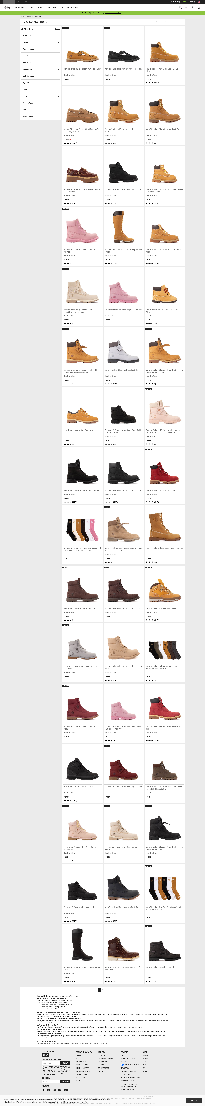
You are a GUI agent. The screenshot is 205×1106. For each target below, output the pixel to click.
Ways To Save (102, 1065)
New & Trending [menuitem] (19, 7)
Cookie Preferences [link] (127, 1089)
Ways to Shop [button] (28, 116)
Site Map (78, 1081)
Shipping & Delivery (82, 1068)
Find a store (46, 1078)
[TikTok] (44, 1090)
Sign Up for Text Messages (51, 1059)
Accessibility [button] (191, 2)
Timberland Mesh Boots (86, 1043)
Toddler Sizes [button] (28, 69)
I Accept (194, 1101)
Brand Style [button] (27, 35)
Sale (144, 1068)
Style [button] (25, 110)
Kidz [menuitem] (55, 7)
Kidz (144, 1065)
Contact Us (79, 1055)
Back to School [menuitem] (72, 7)
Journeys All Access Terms (130, 1078)
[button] (199, 2)
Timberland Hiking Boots (58, 1043)
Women (145, 1058)
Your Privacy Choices (131, 1065)
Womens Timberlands (100, 1043)
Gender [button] (25, 42)
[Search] (181, 7)
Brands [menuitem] (31, 7)
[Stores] (187, 7)
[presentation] (19, 7)
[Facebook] (60, 1090)
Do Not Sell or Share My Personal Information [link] (129, 1085)
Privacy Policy (125, 1062)
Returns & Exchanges (83, 1065)
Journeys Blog (103, 1062)
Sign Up (45, 1055)
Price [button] (25, 96)
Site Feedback (80, 1078)
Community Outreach (128, 1058)
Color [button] (25, 89)
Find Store (65, 1081)
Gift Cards (101, 1071)
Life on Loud (102, 1055)
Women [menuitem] (40, 7)
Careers (123, 1055)
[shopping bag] (199, 7)
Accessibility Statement (129, 1071)
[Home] (7, 7)
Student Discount (104, 1068)
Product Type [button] (28, 103)
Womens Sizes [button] (28, 49)
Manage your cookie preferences (53, 1099)
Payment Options (81, 1074)
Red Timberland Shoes (43, 1043)
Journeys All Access (105, 1058)
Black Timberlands (72, 1043)
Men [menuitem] (48, 7)
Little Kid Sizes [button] (28, 76)
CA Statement (125, 1074)
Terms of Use (125, 1068)
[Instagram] (55, 1090)
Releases (146, 1071)
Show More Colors (69, 75)
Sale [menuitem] (61, 7)
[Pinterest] (49, 1090)
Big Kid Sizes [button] (27, 83)
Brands (145, 1055)
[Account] (193, 7)
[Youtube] (66, 1090)
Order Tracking (175, 2)
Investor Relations (127, 1081)
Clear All (57, 29)
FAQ (77, 1058)
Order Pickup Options (83, 1071)
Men (144, 1062)
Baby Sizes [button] (27, 62)
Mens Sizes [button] (27, 56)
